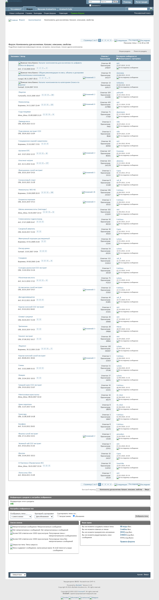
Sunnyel (21, 87)
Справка (28, 13)
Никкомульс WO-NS (27, 190)
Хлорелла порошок (26, 200)
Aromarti (81, 592)
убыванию (79, 516)
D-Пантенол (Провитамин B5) (31, 463)
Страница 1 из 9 (90, 40)
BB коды (123, 527)
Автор (22, 56)
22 (52, 105)
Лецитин (22, 92)
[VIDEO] (123, 535)
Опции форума (50, 13)
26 (52, 95)
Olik (19, 124)
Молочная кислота (26, 278)
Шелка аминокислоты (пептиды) (32, 209)
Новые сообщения (16, 13)
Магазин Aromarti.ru (47, 9)
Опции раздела (124, 51)
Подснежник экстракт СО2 (29, 131)
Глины (21, 365)
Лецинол (22, 346)
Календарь (38, 13)
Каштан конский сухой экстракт (31, 356)
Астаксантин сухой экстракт (30, 287)
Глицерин (22, 258)
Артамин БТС (24, 151)
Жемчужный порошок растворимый (34, 239)
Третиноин (22, 326)
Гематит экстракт (25, 336)
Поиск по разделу (140, 51)
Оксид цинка (24, 248)
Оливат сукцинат (25, 317)
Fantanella (22, 96)
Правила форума (127, 542)
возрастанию (65, 516)
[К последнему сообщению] (127, 68)
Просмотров (105, 59)
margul (20, 79)
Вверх (147, 490)
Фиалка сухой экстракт (28, 434)
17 (47, 163)
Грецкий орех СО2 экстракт (30, 385)
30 (52, 192)
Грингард (22, 414)
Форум (29, 9)
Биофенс (22, 424)
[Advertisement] (79, 29)
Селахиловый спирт (27, 180)
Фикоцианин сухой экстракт (30, 170)
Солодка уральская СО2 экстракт (32, 268)
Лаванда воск (24, 121)
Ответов (104, 56)
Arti (19, 69)
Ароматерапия (34, 20)
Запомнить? (96, 5)
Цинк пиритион (25, 404)
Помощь (127, 2)
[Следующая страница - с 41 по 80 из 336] (121, 40)
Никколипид (23, 102)
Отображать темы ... (18, 514)
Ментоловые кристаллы (28, 395)
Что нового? (15, 9)
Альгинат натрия (25, 160)
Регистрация (141, 2)
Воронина (22, 106)
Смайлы (123, 529)
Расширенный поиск (142, 13)
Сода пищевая (24, 112)
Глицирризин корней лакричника (32, 141)
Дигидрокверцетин (26, 297)
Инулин (21, 453)
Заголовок (15, 56)
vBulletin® (79, 585)
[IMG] (122, 532)
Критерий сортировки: (44, 514)
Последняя (133, 40)
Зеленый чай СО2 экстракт (29, 444)
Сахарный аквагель (26, 229)
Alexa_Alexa (22, 115)
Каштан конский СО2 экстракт (31, 307)
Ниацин (21, 375)
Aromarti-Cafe (65, 9)
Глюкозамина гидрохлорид (30, 219)
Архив (140, 575)
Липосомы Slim (25, 473)
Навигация (63, 13)
